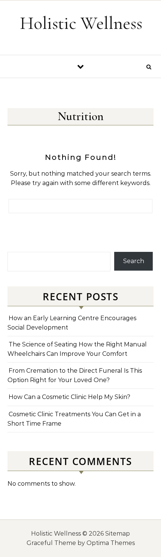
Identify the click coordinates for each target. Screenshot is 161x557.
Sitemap (117, 533)
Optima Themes (110, 542)
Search (133, 261)
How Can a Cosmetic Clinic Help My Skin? (69, 396)
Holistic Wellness (81, 23)
